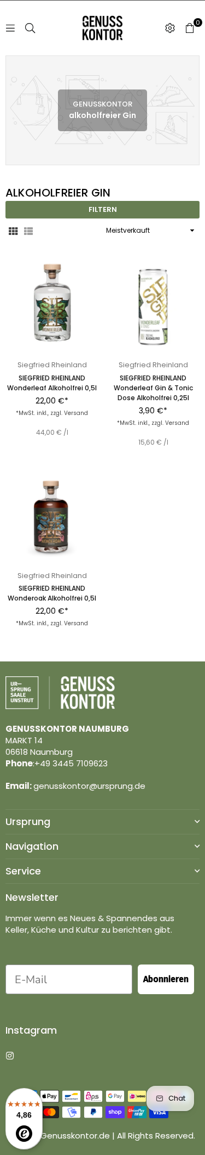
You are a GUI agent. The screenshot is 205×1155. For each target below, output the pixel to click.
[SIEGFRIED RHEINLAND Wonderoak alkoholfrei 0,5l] (52, 516)
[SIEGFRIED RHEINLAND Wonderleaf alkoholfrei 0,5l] (52, 306)
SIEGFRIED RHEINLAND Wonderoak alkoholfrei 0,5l (52, 593)
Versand (76, 413)
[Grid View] (13, 230)
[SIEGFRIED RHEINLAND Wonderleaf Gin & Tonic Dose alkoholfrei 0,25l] (153, 306)
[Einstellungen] (170, 28)
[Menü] (10, 28)
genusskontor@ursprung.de (89, 786)
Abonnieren (166, 979)
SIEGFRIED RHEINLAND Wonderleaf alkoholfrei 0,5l (52, 383)
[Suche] (30, 28)
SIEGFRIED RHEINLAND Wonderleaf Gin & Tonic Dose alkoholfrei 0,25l (153, 387)
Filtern (103, 209)
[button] (190, 28)
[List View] (28, 230)
